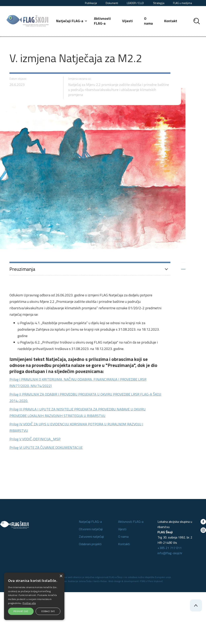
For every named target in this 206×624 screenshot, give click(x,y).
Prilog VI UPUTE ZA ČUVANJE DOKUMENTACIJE (46, 447)
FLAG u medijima (182, 3)
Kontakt (170, 21)
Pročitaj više (29, 603)
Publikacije (91, 3)
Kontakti (124, 544)
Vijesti (127, 21)
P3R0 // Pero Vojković (151, 581)
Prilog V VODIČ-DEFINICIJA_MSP (35, 439)
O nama (148, 21)
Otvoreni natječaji (91, 529)
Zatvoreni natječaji (91, 536)
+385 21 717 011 (170, 547)
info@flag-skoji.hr (170, 553)
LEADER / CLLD (135, 3)
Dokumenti (112, 3)
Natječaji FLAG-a (90, 521)
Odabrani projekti (90, 544)
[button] (72, 21)
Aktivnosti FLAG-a (102, 21)
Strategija (158, 3)
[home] (27, 21)
